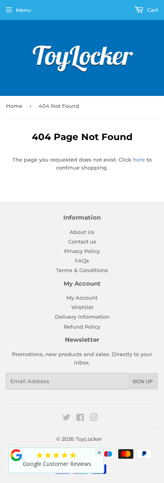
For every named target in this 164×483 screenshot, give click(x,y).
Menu (23, 10)
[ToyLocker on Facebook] (80, 418)
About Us (82, 232)
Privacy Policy (82, 251)
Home (14, 106)
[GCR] (16, 455)
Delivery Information (82, 317)
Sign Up (143, 381)
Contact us (82, 241)
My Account (82, 297)
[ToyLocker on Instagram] (94, 418)
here (139, 159)
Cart (152, 10)
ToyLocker (89, 439)
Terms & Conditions (82, 270)
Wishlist (82, 307)
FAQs (82, 260)
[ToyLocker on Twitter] (66, 418)
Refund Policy (82, 326)
